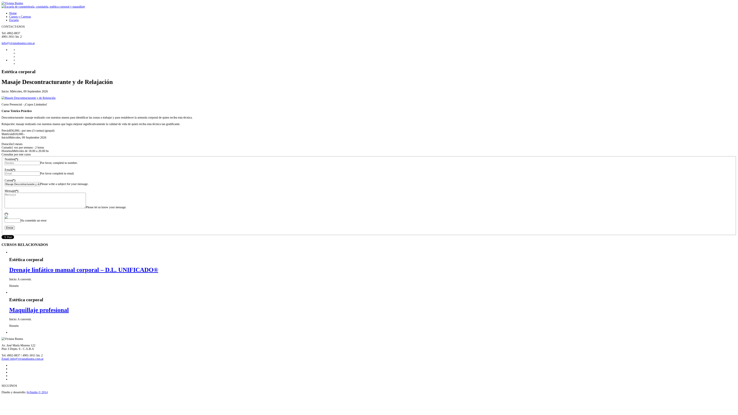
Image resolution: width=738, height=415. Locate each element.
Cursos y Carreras (20, 16)
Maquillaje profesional (39, 309)
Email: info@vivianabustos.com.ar (22, 358)
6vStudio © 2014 (37, 392)
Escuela (14, 20)
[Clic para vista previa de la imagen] (29, 98)
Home (13, 13)
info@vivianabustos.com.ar (18, 43)
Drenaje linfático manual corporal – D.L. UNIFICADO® (83, 269)
